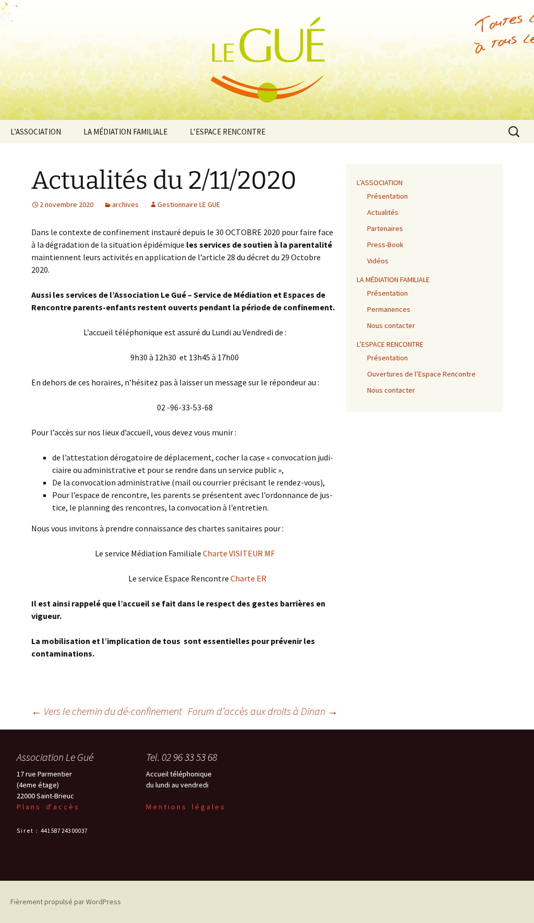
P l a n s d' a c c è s (47, 806)
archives (125, 204)
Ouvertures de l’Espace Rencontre (421, 374)
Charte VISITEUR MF (239, 553)
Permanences (388, 309)
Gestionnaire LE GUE (188, 204)
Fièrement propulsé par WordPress (65, 901)
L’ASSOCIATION (35, 132)
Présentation (387, 196)
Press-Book (385, 244)
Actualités (382, 212)
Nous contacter (391, 325)
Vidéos (378, 260)
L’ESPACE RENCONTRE (227, 132)
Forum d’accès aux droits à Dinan (263, 711)
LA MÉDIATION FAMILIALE (125, 132)
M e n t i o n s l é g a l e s (185, 806)
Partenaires (385, 228)
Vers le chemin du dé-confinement (106, 711)
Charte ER (248, 578)
